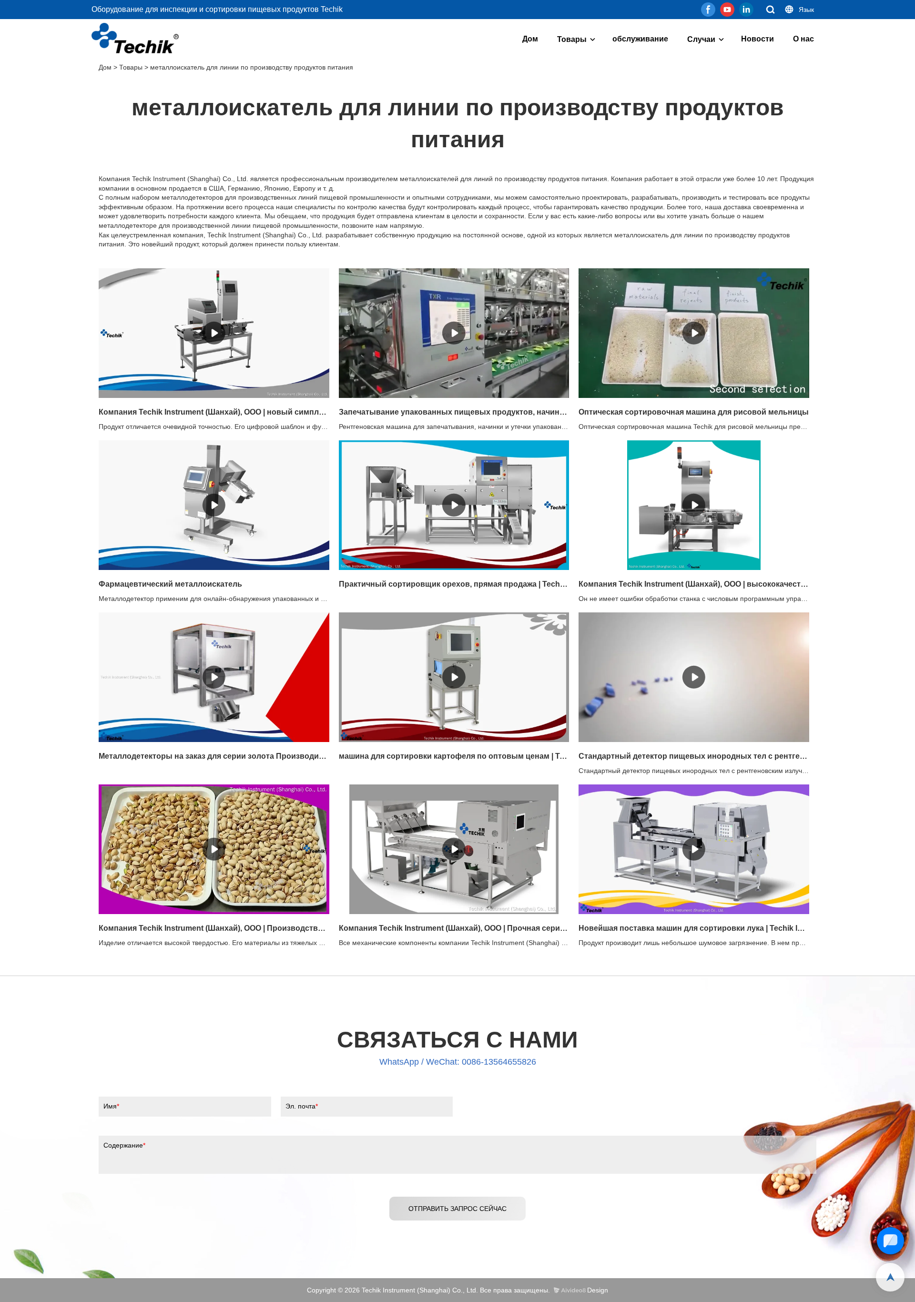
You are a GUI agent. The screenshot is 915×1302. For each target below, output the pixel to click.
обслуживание (640, 39)
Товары (572, 39)
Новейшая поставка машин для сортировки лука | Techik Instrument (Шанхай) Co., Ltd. (694, 928)
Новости (757, 39)
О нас (803, 39)
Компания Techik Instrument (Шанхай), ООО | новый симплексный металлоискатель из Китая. (214, 412)
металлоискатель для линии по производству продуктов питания (251, 67)
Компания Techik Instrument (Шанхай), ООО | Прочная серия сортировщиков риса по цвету (454, 928)
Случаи (701, 39)
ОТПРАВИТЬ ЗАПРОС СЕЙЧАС (457, 1208)
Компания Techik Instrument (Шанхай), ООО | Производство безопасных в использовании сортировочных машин (214, 928)
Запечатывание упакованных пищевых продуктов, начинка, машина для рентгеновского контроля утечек (454, 412)
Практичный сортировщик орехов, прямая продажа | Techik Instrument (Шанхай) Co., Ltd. (454, 584)
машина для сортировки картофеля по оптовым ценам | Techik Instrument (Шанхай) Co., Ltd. (454, 756)
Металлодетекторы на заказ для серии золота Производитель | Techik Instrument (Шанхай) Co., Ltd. (214, 756)
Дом (530, 39)
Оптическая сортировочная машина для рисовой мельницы (694, 412)
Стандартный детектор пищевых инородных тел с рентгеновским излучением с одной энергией (694, 756)
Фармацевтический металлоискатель (170, 584)
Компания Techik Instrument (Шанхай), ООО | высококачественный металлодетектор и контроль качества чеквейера (694, 584)
